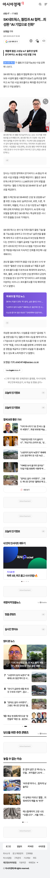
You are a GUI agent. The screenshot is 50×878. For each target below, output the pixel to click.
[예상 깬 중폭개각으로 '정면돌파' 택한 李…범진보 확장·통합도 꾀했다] (39, 722)
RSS (34, 857)
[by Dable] (42, 733)
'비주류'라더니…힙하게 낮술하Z (34, 785)
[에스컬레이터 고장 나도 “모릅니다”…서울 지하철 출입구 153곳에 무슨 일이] (12, 818)
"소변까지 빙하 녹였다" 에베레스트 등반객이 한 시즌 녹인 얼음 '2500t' (25, 307)
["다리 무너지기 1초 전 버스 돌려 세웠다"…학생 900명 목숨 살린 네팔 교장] (10, 432)
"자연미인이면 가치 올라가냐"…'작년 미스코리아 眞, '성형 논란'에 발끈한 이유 (33, 441)
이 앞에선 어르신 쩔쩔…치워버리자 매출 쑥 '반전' (34, 799)
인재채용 (29, 853)
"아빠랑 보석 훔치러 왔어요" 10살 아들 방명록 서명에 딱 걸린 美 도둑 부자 (33, 467)
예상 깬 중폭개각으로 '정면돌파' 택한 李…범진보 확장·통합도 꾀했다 (17, 719)
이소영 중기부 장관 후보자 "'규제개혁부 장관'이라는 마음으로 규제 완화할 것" (25, 313)
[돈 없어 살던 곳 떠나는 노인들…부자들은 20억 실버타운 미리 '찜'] (12, 776)
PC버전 (30, 846)
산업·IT (6, 14)
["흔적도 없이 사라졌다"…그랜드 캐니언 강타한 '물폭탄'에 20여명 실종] (10, 485)
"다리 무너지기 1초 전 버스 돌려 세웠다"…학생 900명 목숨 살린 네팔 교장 (32, 428)
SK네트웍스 (9, 62)
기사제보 (27, 857)
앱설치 (19, 846)
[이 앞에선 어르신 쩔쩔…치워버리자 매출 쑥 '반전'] (12, 804)
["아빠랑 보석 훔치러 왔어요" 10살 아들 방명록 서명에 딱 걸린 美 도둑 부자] (10, 472)
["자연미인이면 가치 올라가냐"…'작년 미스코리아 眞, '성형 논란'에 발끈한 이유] (10, 445)
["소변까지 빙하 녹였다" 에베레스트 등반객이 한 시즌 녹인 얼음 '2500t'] (10, 459)
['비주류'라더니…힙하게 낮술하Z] (12, 790)
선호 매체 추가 (13, 42)
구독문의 (17, 857)
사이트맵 (41, 846)
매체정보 (32, 862)
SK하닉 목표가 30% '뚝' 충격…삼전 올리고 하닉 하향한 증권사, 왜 (25, 302)
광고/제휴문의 (17, 853)
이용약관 (22, 862)
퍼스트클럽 (7, 857)
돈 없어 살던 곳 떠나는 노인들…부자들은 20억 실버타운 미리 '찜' (34, 771)
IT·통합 (15, 14)
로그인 (8, 846)
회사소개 (6, 853)
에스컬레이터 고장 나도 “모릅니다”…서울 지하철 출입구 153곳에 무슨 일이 (34, 813)
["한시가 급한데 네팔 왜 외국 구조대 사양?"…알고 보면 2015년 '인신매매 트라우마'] (39, 695)
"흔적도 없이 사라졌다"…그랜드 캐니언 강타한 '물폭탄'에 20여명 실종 (33, 480)
